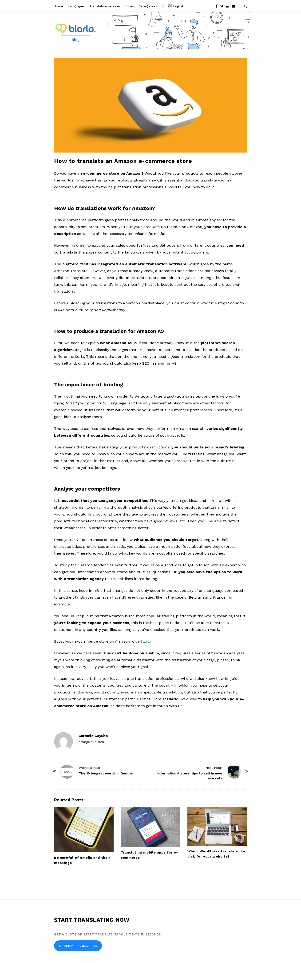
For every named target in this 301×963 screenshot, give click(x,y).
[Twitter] (221, 6)
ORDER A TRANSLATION (78, 945)
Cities (129, 6)
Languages (76, 6)
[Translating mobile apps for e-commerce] (150, 827)
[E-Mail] (233, 6)
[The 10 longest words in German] (67, 772)
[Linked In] (227, 6)
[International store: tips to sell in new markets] (234, 772)
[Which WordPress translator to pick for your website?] (217, 826)
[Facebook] (217, 6)
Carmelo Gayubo (93, 736)
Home (58, 6)
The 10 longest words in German (106, 773)
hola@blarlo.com (91, 742)
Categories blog (151, 6)
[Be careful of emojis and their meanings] (84, 829)
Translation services (105, 6)
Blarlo (145, 641)
